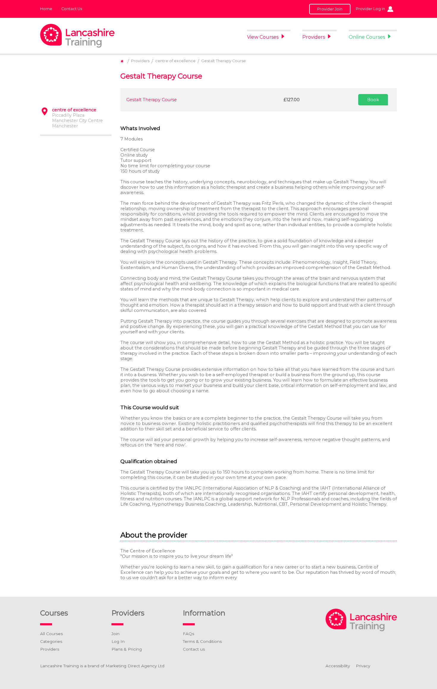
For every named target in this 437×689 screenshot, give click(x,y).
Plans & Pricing (126, 649)
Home (46, 9)
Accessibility (338, 665)
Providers (313, 37)
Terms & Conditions (202, 641)
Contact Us (71, 9)
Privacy (363, 665)
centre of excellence (175, 61)
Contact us (194, 649)
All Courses (51, 633)
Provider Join (329, 9)
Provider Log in (370, 9)
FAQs (188, 633)
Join (115, 633)
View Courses (263, 37)
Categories (51, 641)
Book (373, 99)
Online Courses (367, 37)
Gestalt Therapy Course (223, 61)
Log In (118, 641)
